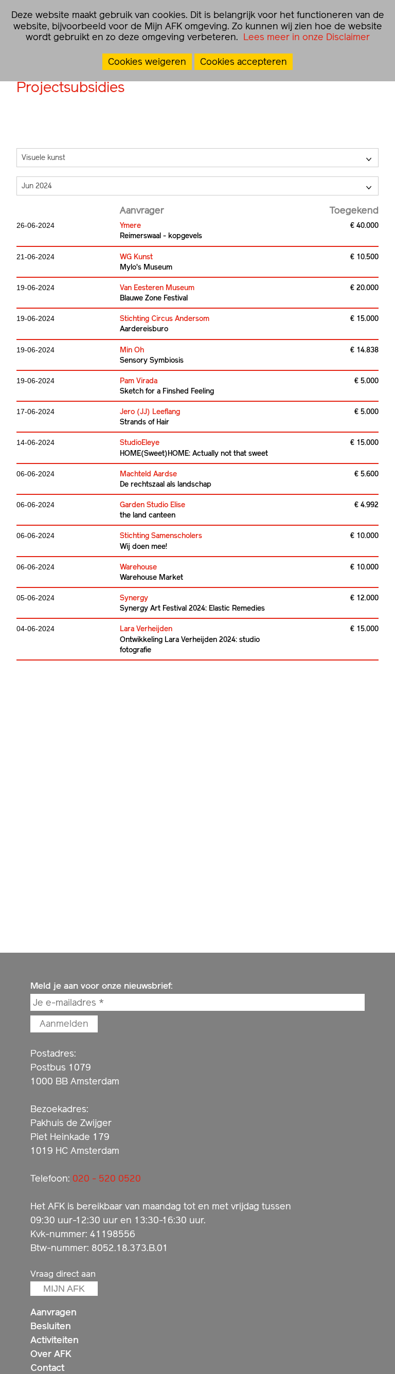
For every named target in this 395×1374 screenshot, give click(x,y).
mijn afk (64, 1288)
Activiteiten (54, 1339)
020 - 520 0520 (107, 1178)
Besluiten (50, 1326)
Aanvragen (53, 1312)
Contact (47, 1367)
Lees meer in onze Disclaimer (305, 36)
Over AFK (50, 1353)
